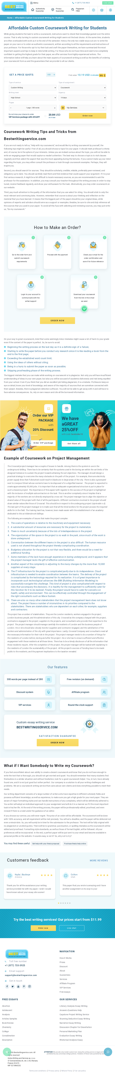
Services (63, 979)
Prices (62, 962)
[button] (58, 903)
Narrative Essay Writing (70, 1023)
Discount (64, 966)
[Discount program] (93, 10)
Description (7, 1040)
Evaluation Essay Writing (71, 1036)
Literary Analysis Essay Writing (74, 1006)
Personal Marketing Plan (71, 1031)
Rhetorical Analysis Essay (71, 1040)
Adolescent (7, 1010)
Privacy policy (53, 1071)
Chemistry (6, 1027)
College (5, 1031)
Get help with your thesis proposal (45, 844)
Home (10, 18)
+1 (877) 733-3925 (82, 3)
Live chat (108, 3)
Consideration (8, 1036)
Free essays (65, 992)
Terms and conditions (37, 1071)
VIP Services (65, 988)
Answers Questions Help (71, 1010)
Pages (11, 103)
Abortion (6, 1006)
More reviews (99, 860)
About (62, 971)
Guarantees (65, 975)
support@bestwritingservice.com (21, 975)
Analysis (6, 1014)
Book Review (8, 1023)
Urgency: (62, 93)
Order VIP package (43, 443)
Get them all (74, 444)
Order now (58, 320)
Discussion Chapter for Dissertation (76, 1027)
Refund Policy (66, 1071)
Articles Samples (9, 1019)
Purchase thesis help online (75, 844)
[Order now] (102, 10)
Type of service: (15, 83)
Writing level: (14, 93)
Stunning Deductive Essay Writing (75, 1019)
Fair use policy (80, 1071)
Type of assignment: (67, 83)
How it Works (66, 958)
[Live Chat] (108, 1052)
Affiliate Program (67, 983)
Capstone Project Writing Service (74, 1014)
